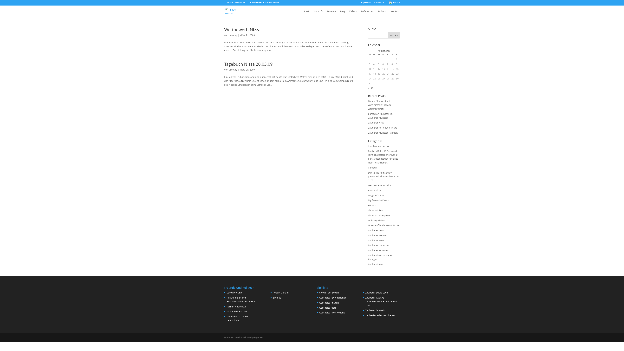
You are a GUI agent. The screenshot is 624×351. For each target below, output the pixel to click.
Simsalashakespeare (379, 215)
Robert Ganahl (281, 292)
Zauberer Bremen (377, 235)
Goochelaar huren (329, 302)
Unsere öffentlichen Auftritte (383, 225)
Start (306, 11)
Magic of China (376, 195)
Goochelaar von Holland (332, 312)
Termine (331, 11)
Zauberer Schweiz (375, 310)
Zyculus (277, 297)
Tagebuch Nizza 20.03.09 (248, 64)
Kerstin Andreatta (236, 306)
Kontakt (395, 11)
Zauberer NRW (376, 122)
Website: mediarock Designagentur (244, 337)
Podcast (382, 11)
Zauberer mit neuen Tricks (382, 127)
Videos (353, 11)
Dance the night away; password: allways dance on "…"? (383, 176)
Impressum (366, 2)
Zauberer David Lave (376, 292)
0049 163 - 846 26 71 (235, 2)
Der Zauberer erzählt (379, 185)
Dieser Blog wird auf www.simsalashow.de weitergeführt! (379, 104)
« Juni (371, 87)
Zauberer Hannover (378, 245)
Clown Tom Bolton (329, 292)
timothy (233, 35)
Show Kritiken (375, 210)
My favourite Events (379, 200)
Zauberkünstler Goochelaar (380, 315)
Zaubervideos (375, 264)
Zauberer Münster (378, 250)
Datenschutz (380, 2)
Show (316, 11)
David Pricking (234, 292)
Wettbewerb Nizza (242, 29)
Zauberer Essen (376, 240)
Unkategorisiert (376, 220)
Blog (342, 11)
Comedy (372, 167)
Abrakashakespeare (379, 146)
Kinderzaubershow (237, 311)
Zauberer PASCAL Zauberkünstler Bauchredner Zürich (381, 301)
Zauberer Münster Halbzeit (383, 132)
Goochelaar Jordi (328, 307)
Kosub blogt (374, 190)
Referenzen (367, 11)
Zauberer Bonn (376, 230)
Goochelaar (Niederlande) (333, 297)
